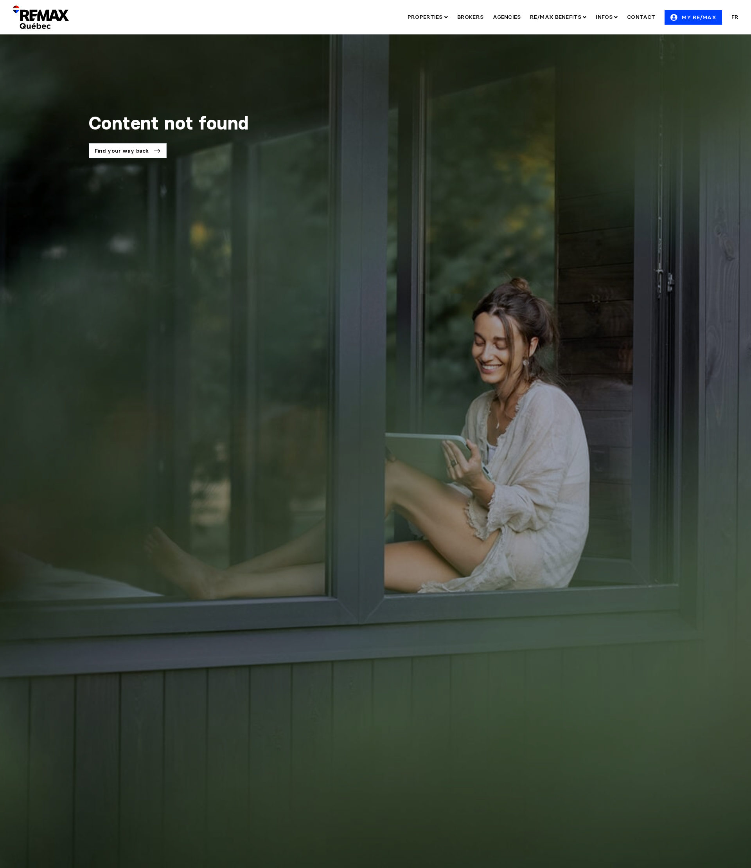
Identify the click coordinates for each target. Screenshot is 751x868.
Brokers (470, 16)
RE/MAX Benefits (556, 16)
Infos (605, 16)
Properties (426, 16)
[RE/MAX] (41, 17)
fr (734, 16)
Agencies (507, 16)
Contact (641, 16)
